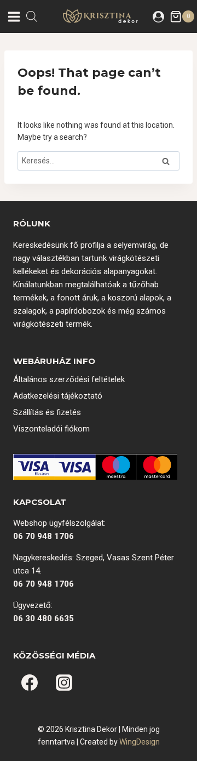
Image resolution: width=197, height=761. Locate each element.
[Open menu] (13, 16)
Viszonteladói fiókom (51, 429)
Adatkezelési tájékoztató (57, 396)
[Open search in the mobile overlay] (31, 16)
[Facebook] (29, 682)
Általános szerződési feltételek (69, 379)
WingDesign (139, 741)
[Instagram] (64, 682)
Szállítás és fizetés (47, 412)
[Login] (158, 16)
